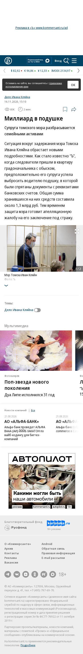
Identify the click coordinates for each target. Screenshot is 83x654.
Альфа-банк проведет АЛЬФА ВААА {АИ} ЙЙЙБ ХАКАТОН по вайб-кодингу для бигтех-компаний (24, 433)
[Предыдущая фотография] (4, 248)
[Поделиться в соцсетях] (73, 109)
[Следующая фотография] (78, 248)
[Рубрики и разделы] (74, 60)
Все (33, 410)
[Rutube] (44, 574)
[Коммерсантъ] (8, 60)
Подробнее (28, 645)
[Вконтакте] (17, 574)
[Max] (52, 574)
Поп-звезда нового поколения (26, 384)
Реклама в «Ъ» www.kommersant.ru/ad (41, 28)
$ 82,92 (15, 71)
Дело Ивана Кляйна (17, 97)
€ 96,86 (28, 71)
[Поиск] (66, 60)
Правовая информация (58, 553)
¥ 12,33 (42, 71)
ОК (73, 85)
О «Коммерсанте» (17, 544)
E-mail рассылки (53, 558)
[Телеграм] (7, 574)
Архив (8, 548)
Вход (58, 61)
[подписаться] (38, 310)
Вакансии (11, 562)
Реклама (10, 558)
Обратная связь (53, 548)
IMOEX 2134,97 (60, 71)
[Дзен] (25, 574)
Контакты (11, 553)
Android (47, 544)
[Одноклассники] (34, 574)
